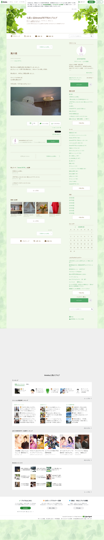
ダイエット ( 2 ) (73, 166)
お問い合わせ (50, 518)
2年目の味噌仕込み (74, 113)
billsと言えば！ (73, 111)
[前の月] (75, 227)
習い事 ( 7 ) (72, 161)
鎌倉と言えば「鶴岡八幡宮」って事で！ (79, 119)
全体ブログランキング (74, 77)
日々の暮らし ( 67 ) (74, 155)
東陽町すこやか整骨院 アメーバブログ (79, 288)
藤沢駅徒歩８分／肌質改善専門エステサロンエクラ (81, 265)
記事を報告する (57, 134)
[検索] (91, 36)
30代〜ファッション (19, 404)
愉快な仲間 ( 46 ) (73, 171)
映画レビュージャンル (20, 384)
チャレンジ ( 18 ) (73, 179)
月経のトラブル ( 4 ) (74, 148)
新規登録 (91, 2)
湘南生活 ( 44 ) (73, 132)
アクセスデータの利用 (67, 518)
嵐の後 (14, 53)
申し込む (78, 508)
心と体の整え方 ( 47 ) (74, 158)
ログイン (99, 2)
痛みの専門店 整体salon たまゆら (77, 274)
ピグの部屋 (85, 61)
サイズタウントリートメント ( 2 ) (77, 135)
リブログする (56, 123)
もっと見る (36, 190)
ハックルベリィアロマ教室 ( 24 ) (77, 168)
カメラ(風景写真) (70, 404)
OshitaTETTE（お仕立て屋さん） (77, 108)
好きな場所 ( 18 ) (73, 173)
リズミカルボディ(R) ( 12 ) (76, 143)
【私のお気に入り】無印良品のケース (78, 99)
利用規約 (58, 518)
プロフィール (77, 61)
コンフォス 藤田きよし (76, 282)
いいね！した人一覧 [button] (56, 127)
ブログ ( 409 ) (72, 181)
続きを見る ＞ (89, 72)
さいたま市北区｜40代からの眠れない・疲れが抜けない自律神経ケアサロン (81, 285)
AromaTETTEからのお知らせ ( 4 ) (77, 145)
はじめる (25, 508)
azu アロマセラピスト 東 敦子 (77, 279)
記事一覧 (28, 36)
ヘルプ (90, 518)
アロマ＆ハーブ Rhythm (75, 271)
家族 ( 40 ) (72, 163)
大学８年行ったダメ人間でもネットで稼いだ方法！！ (81, 261)
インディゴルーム (73, 277)
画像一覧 (40, 36)
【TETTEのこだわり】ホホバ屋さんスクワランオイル (81, 102)
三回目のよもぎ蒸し (44, 47)
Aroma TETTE (17, 60)
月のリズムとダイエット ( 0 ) (76, 150)
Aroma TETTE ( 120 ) (74, 137)
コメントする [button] (45, 123)
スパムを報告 (42, 518)
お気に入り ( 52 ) (73, 176)
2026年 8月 (81, 227)
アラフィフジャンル (74, 79)
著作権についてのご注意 (77, 319)
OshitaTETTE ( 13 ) (74, 184)
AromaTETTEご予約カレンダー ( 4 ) (78, 140)
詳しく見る (52, 508)
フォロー (53, 141)
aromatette (81, 59)
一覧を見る (81, 123)
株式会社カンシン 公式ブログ (77, 269)
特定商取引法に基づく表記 (80, 518)
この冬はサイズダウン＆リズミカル (78, 116)
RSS (72, 316)
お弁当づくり (43, 404)
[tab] (20, 384)
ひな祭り (71, 106)
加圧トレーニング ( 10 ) (75, 153)
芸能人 (27, 384)
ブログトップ (16, 36)
